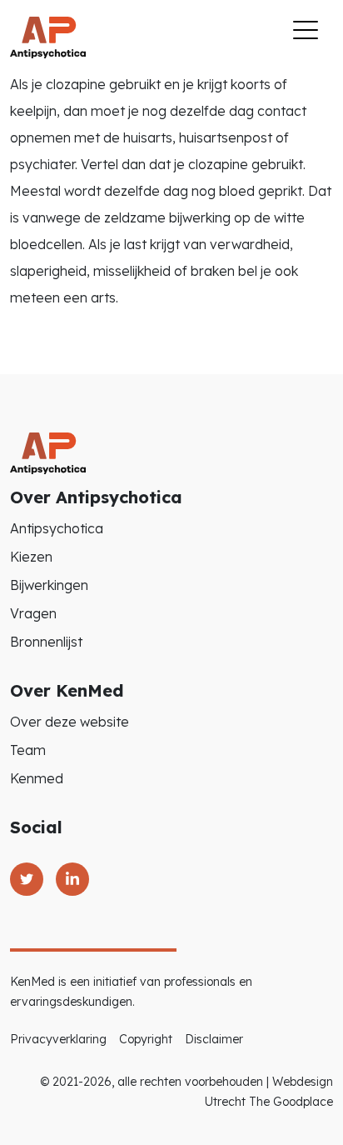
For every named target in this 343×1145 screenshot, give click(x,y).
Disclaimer (214, 1039)
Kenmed (36, 778)
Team (28, 750)
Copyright (145, 1039)
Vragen (33, 613)
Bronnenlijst (46, 641)
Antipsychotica (56, 528)
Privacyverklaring (58, 1039)
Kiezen (31, 556)
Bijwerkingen (49, 585)
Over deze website (69, 721)
